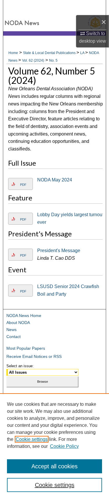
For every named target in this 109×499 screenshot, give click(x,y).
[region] (54, 446)
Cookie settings (32, 439)
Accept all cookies (54, 466)
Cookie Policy (64, 446)
